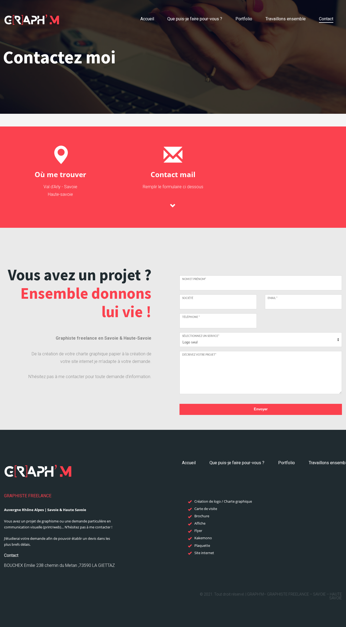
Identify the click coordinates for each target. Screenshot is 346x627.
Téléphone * (191, 317)
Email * (272, 298)
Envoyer (261, 409)
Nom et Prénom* (194, 279)
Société (187, 298)
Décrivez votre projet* (199, 354)
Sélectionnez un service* (200, 336)
